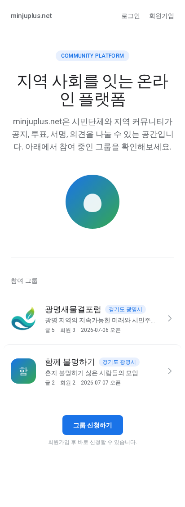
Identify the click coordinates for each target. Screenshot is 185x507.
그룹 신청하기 (92, 425)
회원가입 (161, 15)
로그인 (130, 15)
